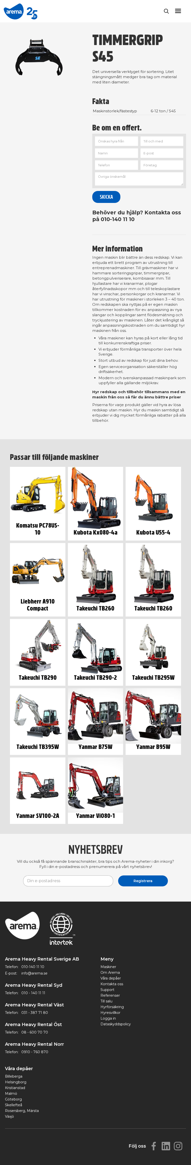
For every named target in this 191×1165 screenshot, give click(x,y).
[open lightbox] (42, 60)
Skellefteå (13, 1105)
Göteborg (13, 1099)
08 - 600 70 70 (34, 1032)
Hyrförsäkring (112, 1007)
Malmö (11, 1093)
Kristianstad (15, 1088)
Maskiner (108, 967)
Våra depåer (110, 978)
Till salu (106, 1001)
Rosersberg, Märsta (22, 1110)
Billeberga (13, 1076)
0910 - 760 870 (34, 1052)
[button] (178, 11)
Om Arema (110, 972)
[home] (20, 11)
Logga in (108, 1018)
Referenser (110, 995)
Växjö (9, 1116)
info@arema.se (34, 973)
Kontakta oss (111, 984)
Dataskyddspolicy (115, 1024)
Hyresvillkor (110, 1012)
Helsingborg (15, 1082)
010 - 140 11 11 (33, 993)
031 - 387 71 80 (34, 1012)
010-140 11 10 (32, 967)
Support (107, 989)
